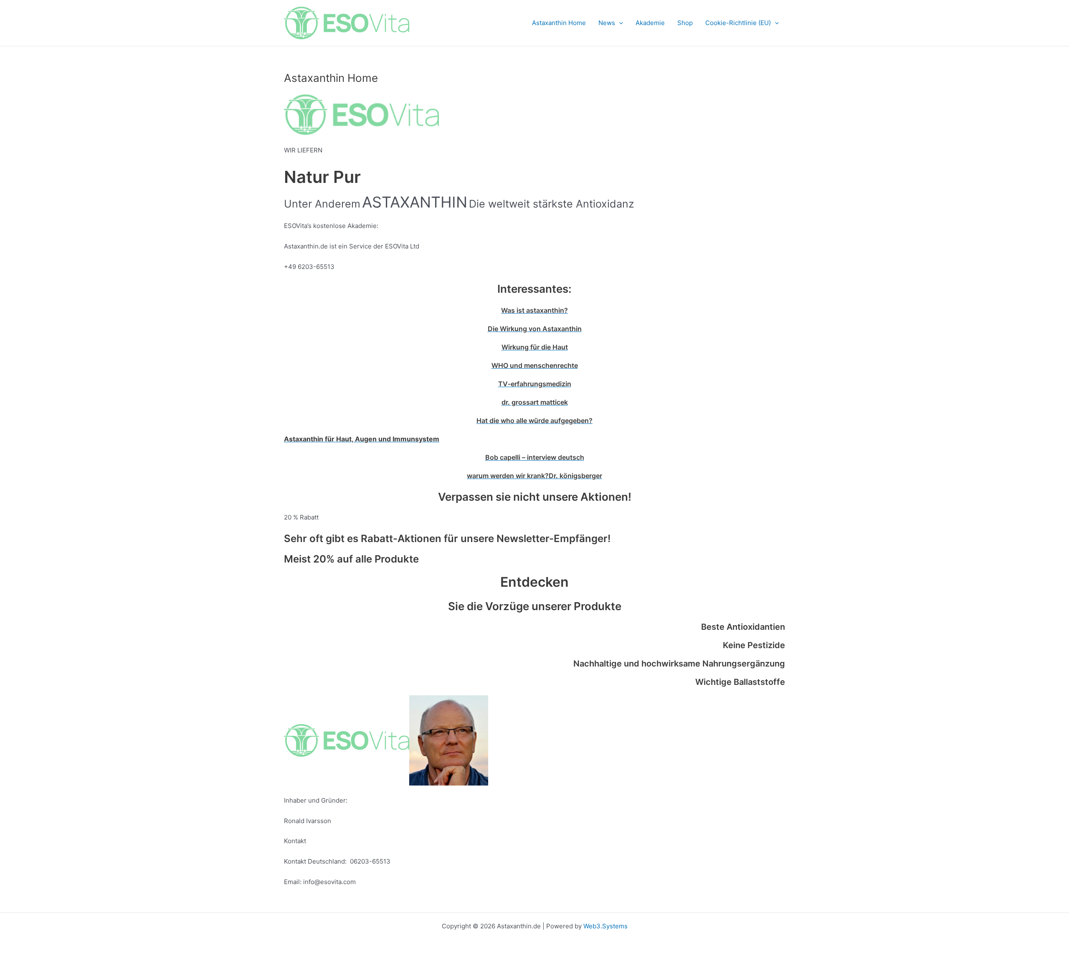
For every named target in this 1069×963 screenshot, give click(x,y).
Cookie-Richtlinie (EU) (738, 23)
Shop (685, 23)
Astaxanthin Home (559, 23)
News (606, 23)
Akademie (650, 23)
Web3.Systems (605, 926)
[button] (619, 23)
